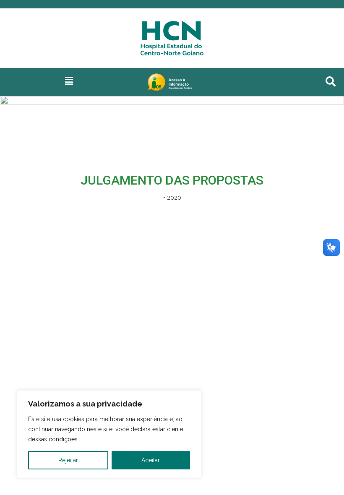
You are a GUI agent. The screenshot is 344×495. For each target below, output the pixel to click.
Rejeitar (68, 460)
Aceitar (150, 460)
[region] (109, 434)
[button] (69, 81)
